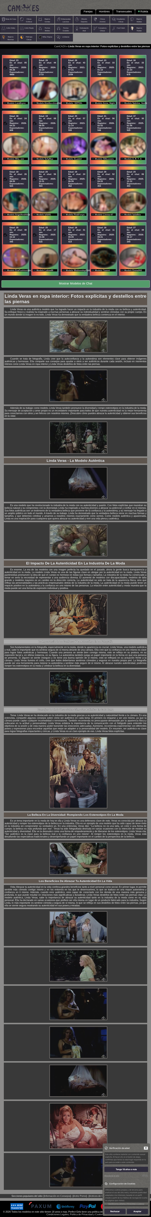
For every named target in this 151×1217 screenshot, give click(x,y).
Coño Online (10, 28)
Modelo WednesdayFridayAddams (83, 270)
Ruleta (144, 11)
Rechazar (115, 1211)
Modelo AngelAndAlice (18, 214)
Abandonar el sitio (111, 1176)
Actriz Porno (79, 1196)
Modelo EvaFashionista (19, 270)
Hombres (104, 11)
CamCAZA (60, 46)
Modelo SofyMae (44, 159)
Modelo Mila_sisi (15, 159)
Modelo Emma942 (133, 270)
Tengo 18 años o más (126, 1169)
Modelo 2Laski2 (74, 159)
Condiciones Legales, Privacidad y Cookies (126, 1204)
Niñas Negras (47, 37)
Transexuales (124, 11)
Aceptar (137, 1211)
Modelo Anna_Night (105, 103)
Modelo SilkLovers (104, 159)
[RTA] (145, 1175)
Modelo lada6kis (132, 214)
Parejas (88, 11)
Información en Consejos (57, 1196)
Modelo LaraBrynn (16, 103)
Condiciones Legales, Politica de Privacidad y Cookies (75, 1214)
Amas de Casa (10, 19)
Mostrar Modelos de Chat (75, 283)
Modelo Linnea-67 (104, 214)
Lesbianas (65, 37)
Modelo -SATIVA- (74, 103)
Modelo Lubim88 (44, 270)
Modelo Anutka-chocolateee (50, 103)
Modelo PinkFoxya (75, 214)
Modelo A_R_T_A (133, 159)
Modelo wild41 (43, 214)
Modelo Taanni (102, 270)
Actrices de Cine (97, 1196)
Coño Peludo (29, 28)
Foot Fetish (121, 28)
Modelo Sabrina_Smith (135, 103)
